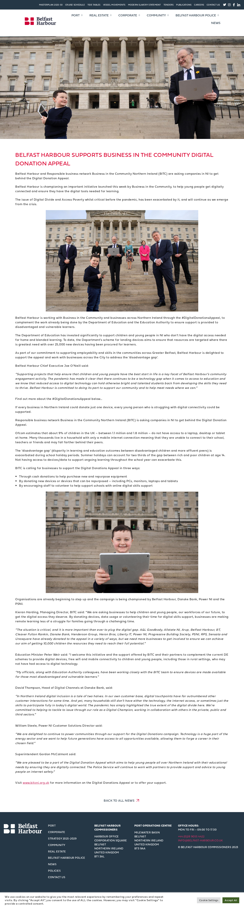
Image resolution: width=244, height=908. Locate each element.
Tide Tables (93, 4)
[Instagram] (229, 4)
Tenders (169, 4)
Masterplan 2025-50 (51, 4)
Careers (199, 4)
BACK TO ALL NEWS (119, 800)
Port (75, 15)
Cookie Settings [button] (208, 900)
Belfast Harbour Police (196, 15)
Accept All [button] (231, 900)
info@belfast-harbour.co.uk (200, 840)
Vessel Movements (114, 4)
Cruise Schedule (75, 4)
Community (156, 15)
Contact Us (213, 4)
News (215, 23)
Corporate (127, 15)
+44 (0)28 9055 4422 (191, 836)
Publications (183, 4)
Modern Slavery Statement (144, 4)
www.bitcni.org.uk (36, 782)
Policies (54, 871)
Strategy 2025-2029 (62, 838)
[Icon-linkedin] (238, 4)
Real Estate (99, 15)
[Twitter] (224, 4)
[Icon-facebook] (234, 4)
